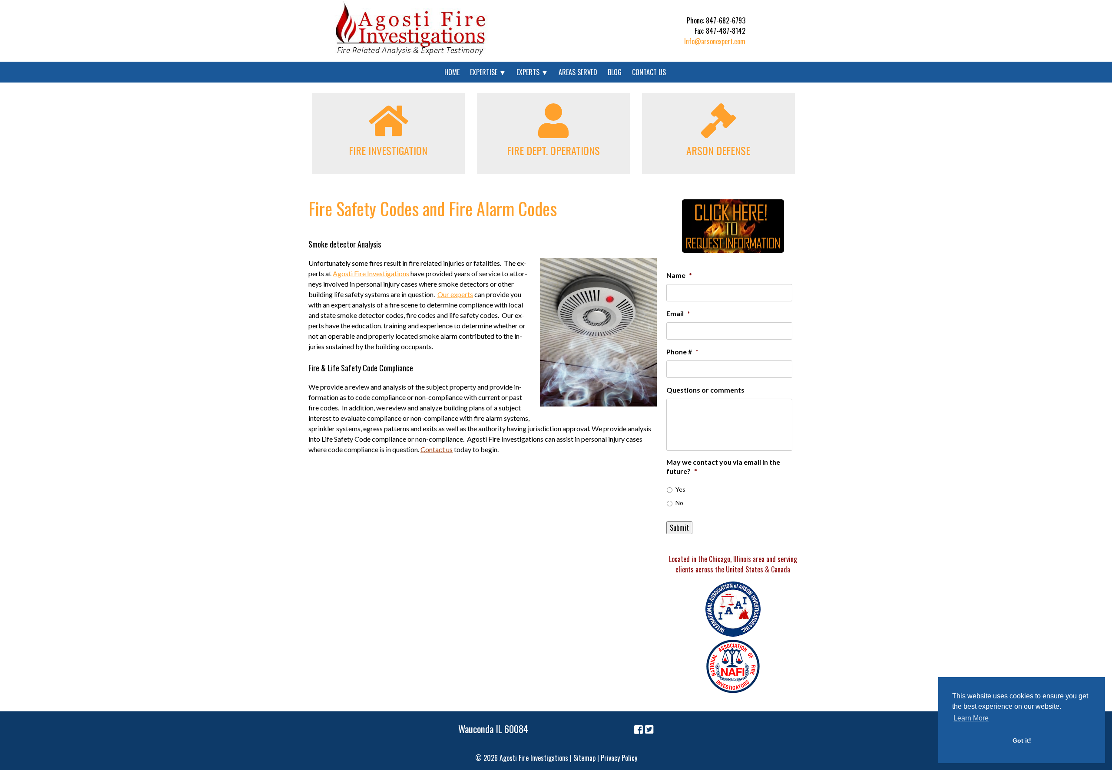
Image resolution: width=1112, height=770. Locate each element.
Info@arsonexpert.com (714, 41)
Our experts (455, 294)
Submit (679, 527)
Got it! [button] (1022, 740)
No (679, 502)
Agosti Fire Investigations (371, 273)
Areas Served (578, 72)
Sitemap (584, 758)
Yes (680, 489)
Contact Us (649, 72)
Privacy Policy (619, 758)
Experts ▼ (532, 72)
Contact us (436, 449)
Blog (615, 72)
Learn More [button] (971, 718)
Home (452, 72)
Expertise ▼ (488, 72)
